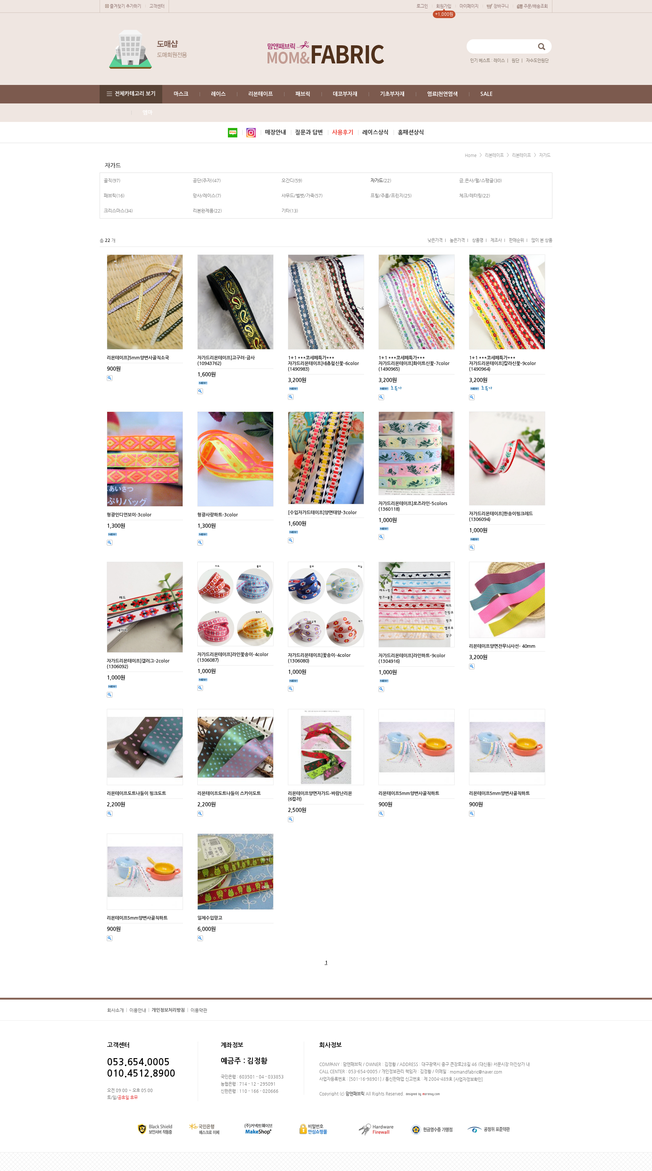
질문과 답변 (309, 132)
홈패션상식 (411, 132)
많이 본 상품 (541, 240)
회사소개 (115, 1010)
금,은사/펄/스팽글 (476, 180)
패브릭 (302, 94)
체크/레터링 (470, 195)
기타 (285, 210)
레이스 (499, 60)
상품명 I (479, 240)
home (471, 155)
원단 (515, 60)
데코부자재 (345, 94)
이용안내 (137, 1010)
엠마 (147, 112)
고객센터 (157, 6)
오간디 (287, 180)
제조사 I (498, 240)
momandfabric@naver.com (476, 1071)
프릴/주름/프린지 (387, 195)
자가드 (545, 155)
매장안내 (275, 132)
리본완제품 (203, 210)
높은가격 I (459, 240)
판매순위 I (518, 240)
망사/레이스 (204, 195)
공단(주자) (202, 180)
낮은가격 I (436, 240)
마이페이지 (469, 6)
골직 (108, 180)
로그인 (422, 6)
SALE (486, 94)
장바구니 (501, 6)
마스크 (181, 94)
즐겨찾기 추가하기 (125, 6)
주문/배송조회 (536, 6)
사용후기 (342, 132)
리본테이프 (260, 94)
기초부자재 (392, 94)
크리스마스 (114, 210)
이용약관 (199, 1010)
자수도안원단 (537, 60)
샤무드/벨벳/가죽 (297, 195)
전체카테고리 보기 (135, 93)
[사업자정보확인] (468, 1079)
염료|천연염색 (442, 94)
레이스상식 (375, 132)
